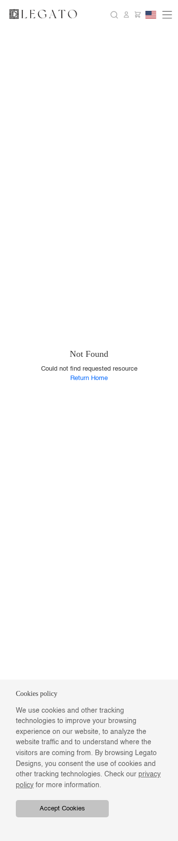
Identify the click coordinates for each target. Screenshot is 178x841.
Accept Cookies (62, 808)
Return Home (89, 378)
